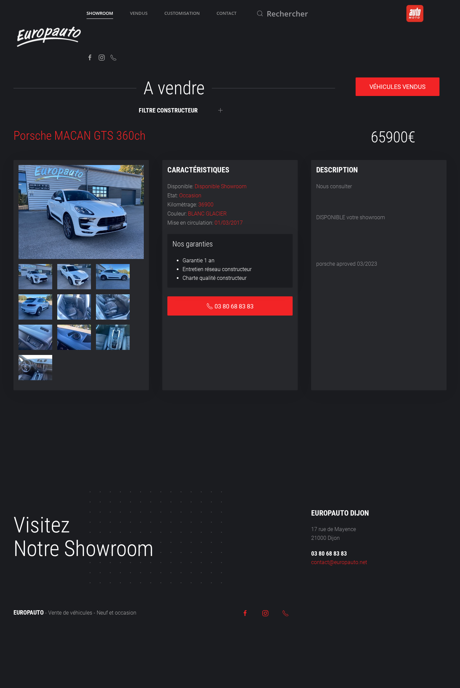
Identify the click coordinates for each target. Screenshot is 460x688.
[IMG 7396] (35, 307)
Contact (226, 13)
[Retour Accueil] (50, 35)
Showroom (100, 13)
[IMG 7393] (35, 276)
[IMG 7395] (113, 276)
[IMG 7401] (113, 337)
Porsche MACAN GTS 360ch (79, 136)
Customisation (182, 13)
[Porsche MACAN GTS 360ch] (81, 211)
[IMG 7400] (74, 337)
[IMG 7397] (74, 307)
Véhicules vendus (397, 86)
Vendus (138, 13)
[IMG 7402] (35, 367)
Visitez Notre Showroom (83, 537)
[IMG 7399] (35, 337)
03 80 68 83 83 (329, 553)
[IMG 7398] (113, 307)
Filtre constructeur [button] (168, 110)
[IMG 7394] (74, 276)
